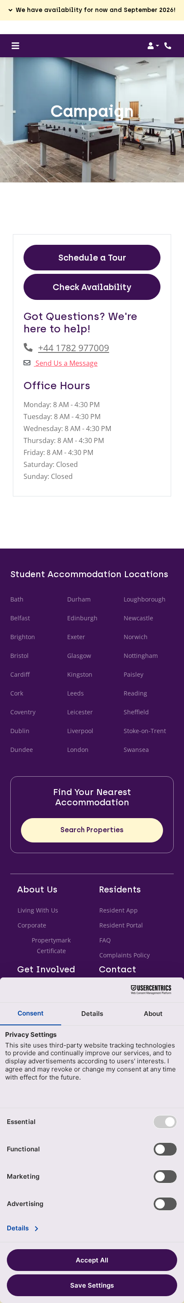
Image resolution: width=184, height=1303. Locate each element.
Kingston (79, 674)
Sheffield (136, 712)
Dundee (21, 749)
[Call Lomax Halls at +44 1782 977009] (168, 46)
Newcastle (138, 618)
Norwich (136, 637)
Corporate (32, 925)
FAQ (105, 940)
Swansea (136, 749)
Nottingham (141, 656)
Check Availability (92, 287)
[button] (92, 10)
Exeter (76, 637)
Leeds (75, 693)
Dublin (20, 731)
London (78, 749)
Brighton (22, 637)
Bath (17, 599)
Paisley (133, 674)
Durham (79, 599)
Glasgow (79, 656)
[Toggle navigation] (15, 46)
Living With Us (38, 910)
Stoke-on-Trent (145, 731)
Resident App (118, 910)
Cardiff (20, 674)
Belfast (20, 618)
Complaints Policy (124, 955)
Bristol (19, 656)
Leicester (80, 712)
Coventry (23, 712)
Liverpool (80, 731)
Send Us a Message (66, 363)
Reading (135, 693)
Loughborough (145, 599)
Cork (16, 693)
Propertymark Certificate (58, 945)
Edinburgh (82, 618)
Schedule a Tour (92, 257)
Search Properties (92, 830)
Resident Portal (121, 925)
